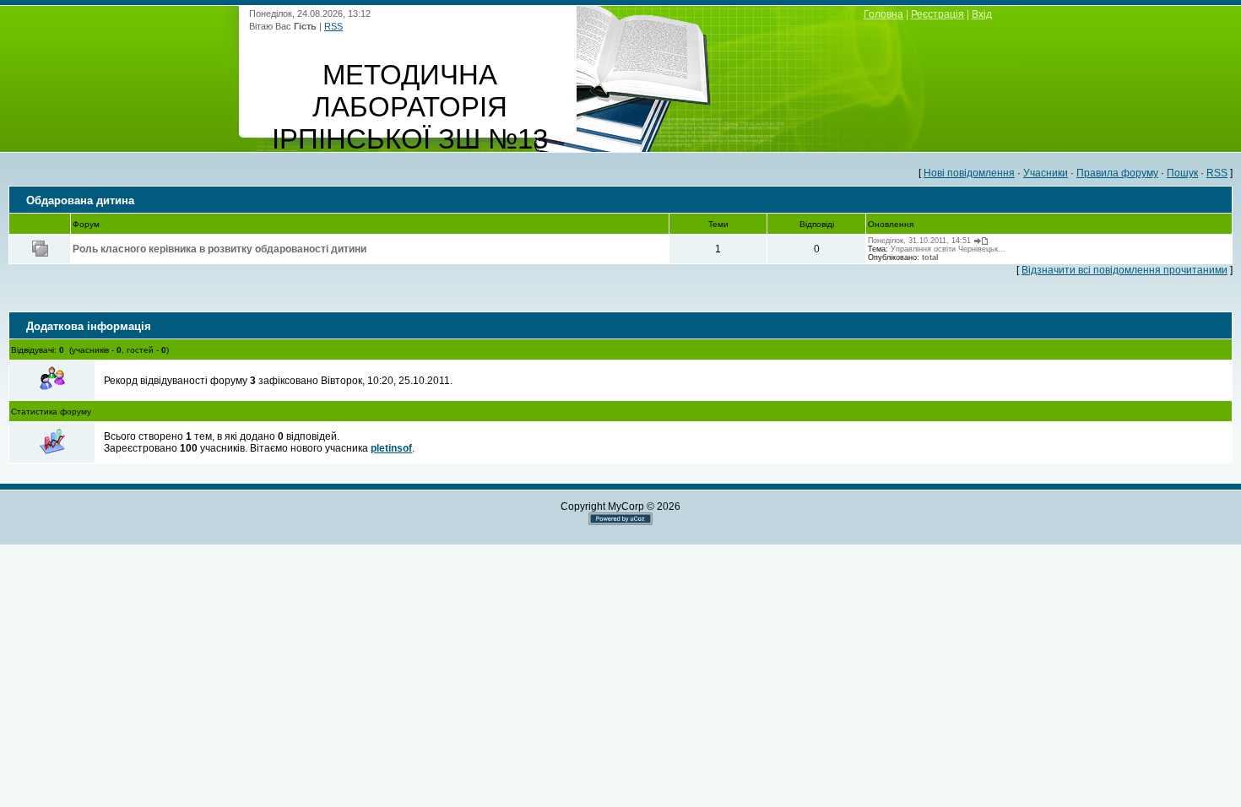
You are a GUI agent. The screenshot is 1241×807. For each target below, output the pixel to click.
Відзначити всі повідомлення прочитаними (1124, 270)
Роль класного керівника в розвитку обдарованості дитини (219, 249)
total (930, 257)
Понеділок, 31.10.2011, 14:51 (919, 240)
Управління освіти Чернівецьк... (948, 249)
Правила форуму (1117, 173)
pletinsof (391, 448)
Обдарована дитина (80, 200)
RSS (333, 26)
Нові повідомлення (969, 173)
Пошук (1182, 173)
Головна (883, 14)
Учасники (1045, 173)
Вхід (982, 14)
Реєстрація (937, 14)
